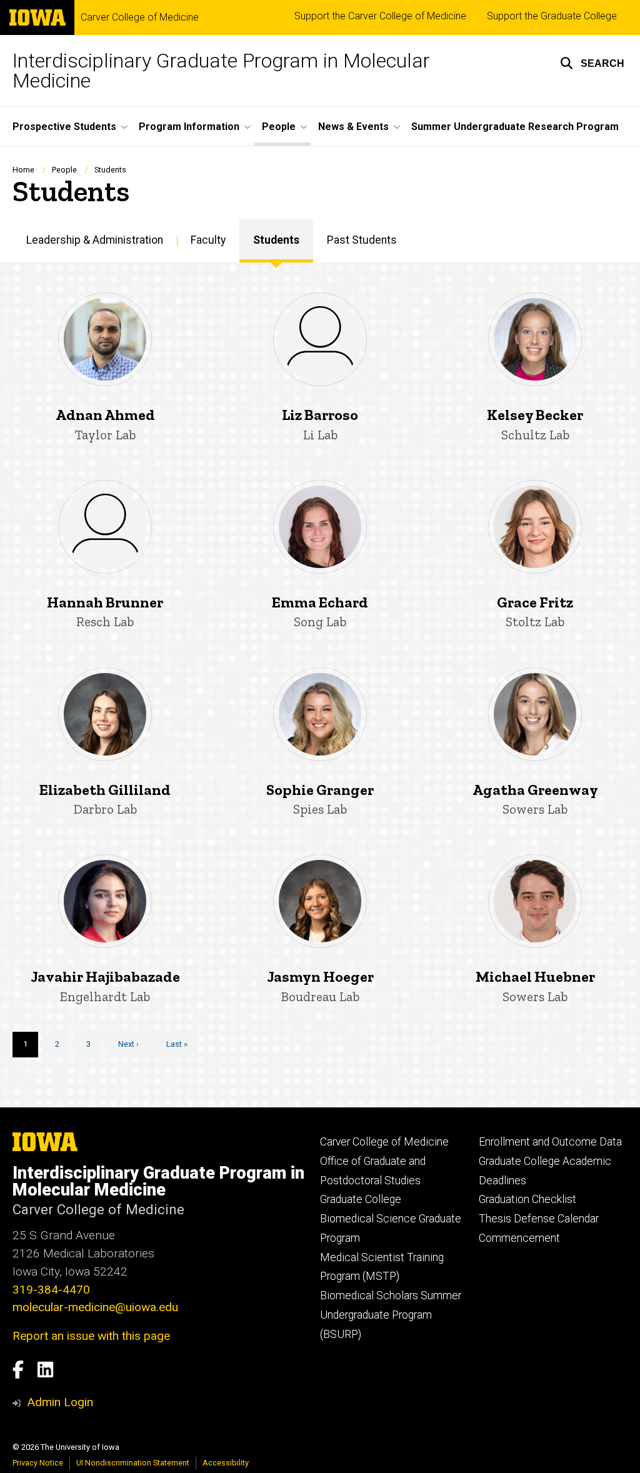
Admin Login (60, 1402)
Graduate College (360, 1199)
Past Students (362, 240)
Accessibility (225, 1462)
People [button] (279, 126)
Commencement (519, 1238)
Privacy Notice (37, 1462)
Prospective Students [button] (64, 126)
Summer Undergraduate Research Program (515, 126)
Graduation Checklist (527, 1199)
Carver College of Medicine (140, 17)
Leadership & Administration (94, 240)
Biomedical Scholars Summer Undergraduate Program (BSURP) (390, 1314)
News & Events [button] (353, 126)
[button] (592, 63)
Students (276, 240)
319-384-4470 (51, 1289)
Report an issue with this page (91, 1336)
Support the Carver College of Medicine (380, 16)
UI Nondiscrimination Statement (132, 1462)
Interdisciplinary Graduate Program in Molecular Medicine (221, 71)
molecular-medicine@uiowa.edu (95, 1307)
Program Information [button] (189, 126)
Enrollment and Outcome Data (550, 1142)
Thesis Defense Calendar (539, 1218)
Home (23, 169)
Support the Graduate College (552, 16)
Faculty (208, 240)
